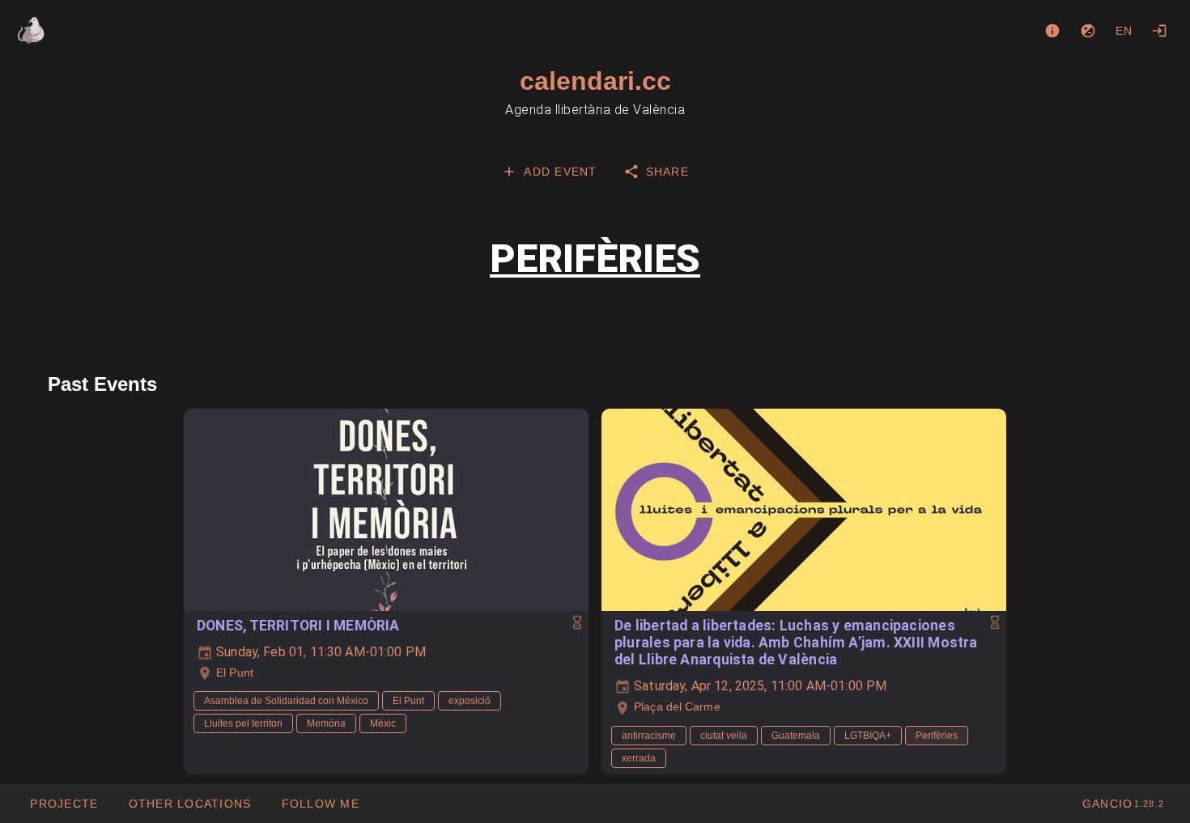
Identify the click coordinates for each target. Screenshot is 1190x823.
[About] (1052, 31)
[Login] (1159, 31)
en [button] (1124, 30)
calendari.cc (595, 80)
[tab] (549, 171)
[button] (189, 803)
